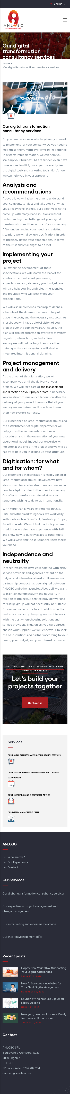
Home (6, 63)
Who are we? (16, 857)
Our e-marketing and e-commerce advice (29, 795)
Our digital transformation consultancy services (34, 755)
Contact (13, 867)
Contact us (35, 702)
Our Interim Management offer (23, 812)
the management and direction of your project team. (33, 390)
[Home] (13, 19)
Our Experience (18, 862)
